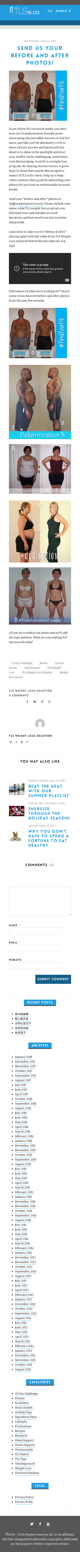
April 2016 (22, 1127)
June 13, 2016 (48, 41)
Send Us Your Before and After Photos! (40, 55)
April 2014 (21, 1239)
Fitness (20, 1398)
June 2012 (21, 1327)
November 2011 (25, 1360)
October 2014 (23, 1211)
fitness (44, 663)
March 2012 (22, 1341)
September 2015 (25, 1159)
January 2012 (23, 1350)
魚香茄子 (20, 1032)
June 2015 (21, 1173)
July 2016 (21, 1113)
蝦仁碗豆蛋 (22, 1018)
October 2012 (24, 1308)
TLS (50, 11)
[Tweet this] (35, 701)
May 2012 (21, 1332)
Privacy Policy (24, 1497)
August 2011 (23, 1369)
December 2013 (25, 1257)
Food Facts (22, 1403)
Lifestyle (33, 825)
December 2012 (25, 1304)
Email (15, 942)
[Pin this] (42, 701)
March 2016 (22, 1131)
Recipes (20, 1431)
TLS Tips (20, 1459)
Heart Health (23, 1407)
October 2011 (23, 1364)
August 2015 (23, 1164)
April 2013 (22, 1290)
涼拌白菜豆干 (23, 1023)
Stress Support (25, 1445)
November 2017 (25, 1066)
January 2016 (23, 1141)
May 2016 (21, 1122)
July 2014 (20, 1225)
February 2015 (24, 1192)
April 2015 (21, 1183)
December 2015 (25, 1145)
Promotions (23, 1426)
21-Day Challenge (26, 1393)
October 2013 (23, 1267)
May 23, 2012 (47, 825)
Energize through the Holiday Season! (49, 813)
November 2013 (25, 1262)
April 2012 (22, 1336)
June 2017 (21, 1089)
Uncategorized (25, 1463)
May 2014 (21, 1234)
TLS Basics (22, 1454)
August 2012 (23, 1318)
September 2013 (26, 1271)
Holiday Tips (35, 803)
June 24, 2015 (57, 780)
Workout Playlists (38, 780)
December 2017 (25, 1061)
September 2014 (25, 1215)
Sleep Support (24, 1440)
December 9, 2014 (55, 803)
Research (21, 1435)
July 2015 (20, 1169)
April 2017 (21, 1094)
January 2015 (23, 1197)
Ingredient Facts (26, 1417)
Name (14, 925)
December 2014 (25, 1201)
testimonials (32, 668)
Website (15, 960)
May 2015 (21, 1178)
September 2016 (26, 1103)
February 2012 (24, 1346)
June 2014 (21, 1229)
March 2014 (22, 1243)
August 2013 (23, 1276)
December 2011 (25, 1355)
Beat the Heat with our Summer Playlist (48, 791)
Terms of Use (24, 1502)
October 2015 (23, 1155)
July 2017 (20, 1085)
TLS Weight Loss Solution (37, 672)
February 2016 (24, 1136)
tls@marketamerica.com (26, 203)
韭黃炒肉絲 (22, 1028)
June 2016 (21, 1117)
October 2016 (23, 1099)
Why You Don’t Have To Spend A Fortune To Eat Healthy (48, 838)
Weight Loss (23, 1468)
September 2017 (25, 1075)
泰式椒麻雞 (22, 1014)
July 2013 (21, 1281)
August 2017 (23, 1080)
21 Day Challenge (21, 663)
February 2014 (24, 1248)
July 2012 (21, 1322)
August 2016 (23, 1108)
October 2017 (23, 1071)
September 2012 (26, 1313)
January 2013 (23, 1299)
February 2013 (24, 1295)
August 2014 (23, 1220)
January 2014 (23, 1253)
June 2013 (21, 1285)
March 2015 (22, 1187)
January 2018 (23, 1057)
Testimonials (31, 41)
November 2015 (25, 1150)
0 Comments (19, 695)
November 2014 (25, 1206)
